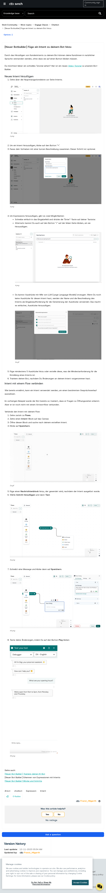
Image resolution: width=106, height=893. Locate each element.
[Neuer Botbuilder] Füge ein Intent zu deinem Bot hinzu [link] (28, 28)
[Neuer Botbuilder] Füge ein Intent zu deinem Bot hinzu (38, 47)
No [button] (59, 814)
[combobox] (64, 13)
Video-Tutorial (75, 66)
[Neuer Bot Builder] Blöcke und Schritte (23, 781)
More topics (26, 25)
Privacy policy (96, 874)
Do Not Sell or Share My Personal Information (41, 883)
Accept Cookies (80, 882)
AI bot (7, 791)
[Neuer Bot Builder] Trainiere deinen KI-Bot (25, 774)
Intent (43, 791)
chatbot (18, 791)
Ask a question (53, 834)
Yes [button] (47, 814)
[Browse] (6, 4)
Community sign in (92, 3)
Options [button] (7, 34)
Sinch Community (16, 3)
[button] (55, 109)
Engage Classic (41, 25)
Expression (31, 791)
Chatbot (55, 25)
